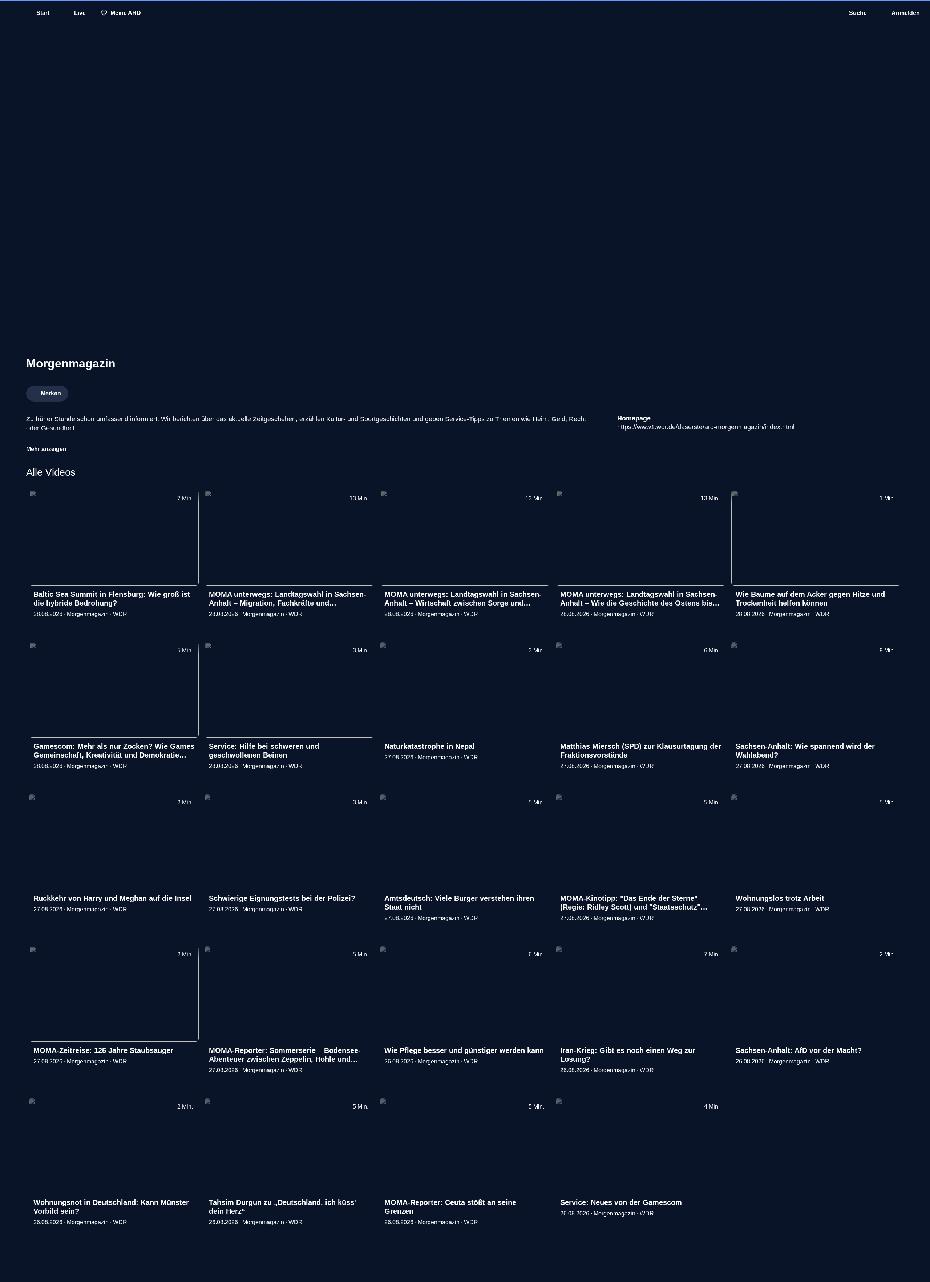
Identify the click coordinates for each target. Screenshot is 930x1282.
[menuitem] (11, 13)
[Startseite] (465, 13)
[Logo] (849, 391)
